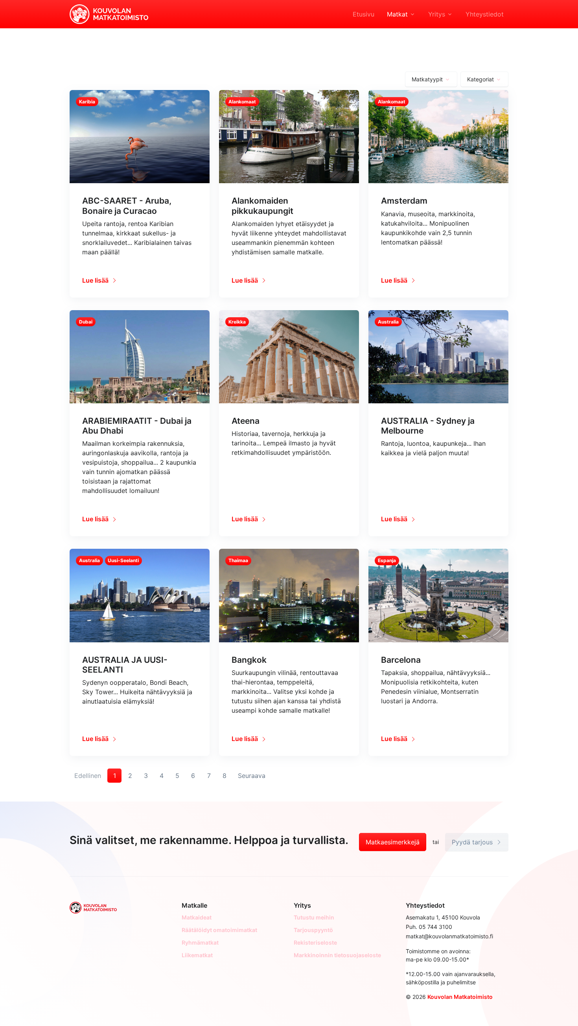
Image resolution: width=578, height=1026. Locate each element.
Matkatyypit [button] (427, 79)
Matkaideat (197, 917)
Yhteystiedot (485, 14)
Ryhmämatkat (200, 942)
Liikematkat (197, 955)
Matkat (397, 14)
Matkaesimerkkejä (393, 842)
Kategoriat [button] (480, 79)
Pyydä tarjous (473, 842)
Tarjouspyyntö (313, 930)
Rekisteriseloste (315, 942)
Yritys (436, 14)
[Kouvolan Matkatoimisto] (109, 13)
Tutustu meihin (314, 917)
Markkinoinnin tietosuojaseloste (337, 955)
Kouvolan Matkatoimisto (460, 996)
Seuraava (251, 776)
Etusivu (363, 14)
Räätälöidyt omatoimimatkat (219, 930)
